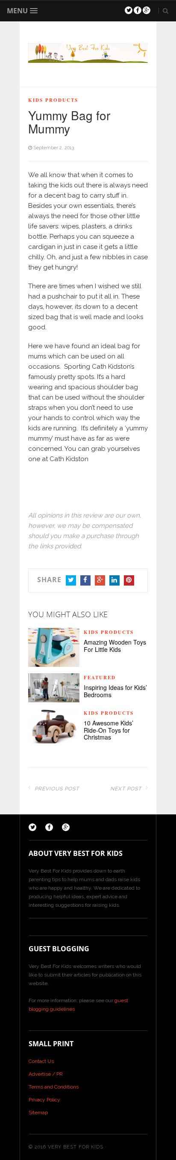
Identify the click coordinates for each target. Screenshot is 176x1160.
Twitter (71, 580)
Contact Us (41, 1061)
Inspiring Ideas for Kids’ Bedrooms (115, 691)
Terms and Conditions (54, 1087)
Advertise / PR (46, 1074)
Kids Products (53, 100)
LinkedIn (114, 580)
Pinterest (129, 580)
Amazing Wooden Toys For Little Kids (115, 646)
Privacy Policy (44, 1100)
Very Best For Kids (75, 1147)
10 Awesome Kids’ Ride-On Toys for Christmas (108, 730)
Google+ (100, 580)
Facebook (85, 580)
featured (100, 677)
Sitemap (38, 1113)
